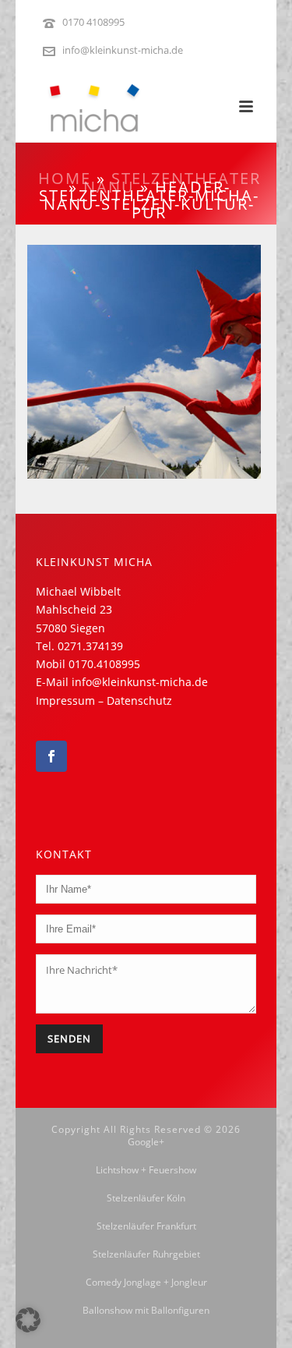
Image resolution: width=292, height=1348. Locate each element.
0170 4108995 (93, 22)
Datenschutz (139, 700)
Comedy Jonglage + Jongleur (146, 1282)
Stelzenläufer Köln (146, 1198)
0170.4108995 (104, 663)
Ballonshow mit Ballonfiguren (146, 1310)
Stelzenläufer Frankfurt (146, 1226)
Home (64, 178)
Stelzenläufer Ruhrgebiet (146, 1254)
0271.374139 (90, 646)
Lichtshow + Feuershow (146, 1170)
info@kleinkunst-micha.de (122, 50)
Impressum (65, 700)
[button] (28, 1320)
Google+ (146, 1142)
